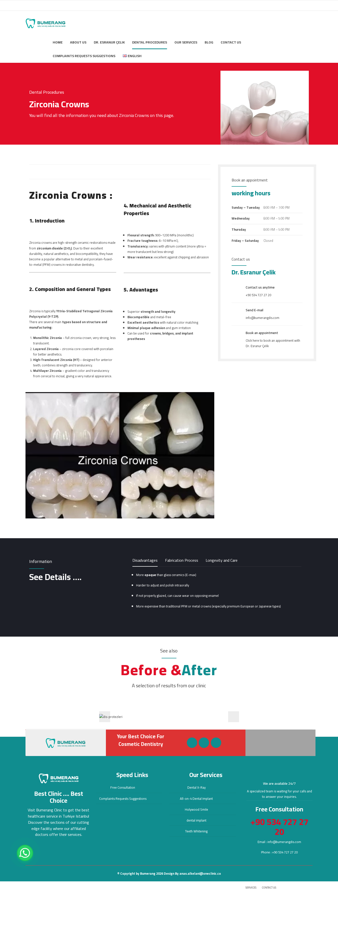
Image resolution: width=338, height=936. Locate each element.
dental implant (196, 820)
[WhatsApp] (25, 853)
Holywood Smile (196, 809)
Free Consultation (122, 787)
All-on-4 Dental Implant (196, 799)
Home (58, 42)
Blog (209, 42)
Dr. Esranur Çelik (109, 42)
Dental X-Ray (196, 787)
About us (78, 42)
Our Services (185, 42)
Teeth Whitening (196, 831)
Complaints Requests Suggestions (84, 56)
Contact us (231, 42)
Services (250, 887)
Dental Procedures (149, 42)
